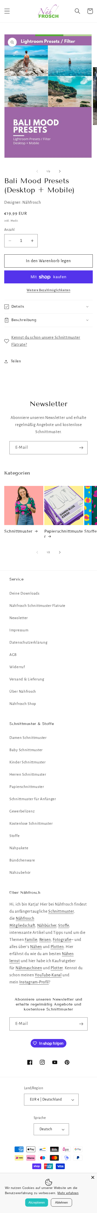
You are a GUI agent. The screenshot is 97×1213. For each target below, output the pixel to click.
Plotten (57, 947)
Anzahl (9, 230)
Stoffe (14, 836)
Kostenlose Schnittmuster (31, 823)
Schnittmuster (18, 531)
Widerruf (17, 667)
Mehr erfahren (67, 1193)
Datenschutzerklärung (28, 642)
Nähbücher (46, 925)
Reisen (45, 940)
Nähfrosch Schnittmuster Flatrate (37, 606)
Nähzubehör (20, 872)
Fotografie (62, 940)
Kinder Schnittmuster (27, 762)
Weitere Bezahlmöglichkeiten (48, 290)
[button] (7, 11)
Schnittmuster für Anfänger (32, 799)
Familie (31, 940)
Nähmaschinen (29, 968)
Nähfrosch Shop (22, 704)
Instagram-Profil (34, 982)
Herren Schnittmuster (27, 774)
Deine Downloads (24, 593)
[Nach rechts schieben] (60, 171)
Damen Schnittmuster (28, 738)
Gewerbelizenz (22, 811)
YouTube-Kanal (48, 975)
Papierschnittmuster (63, 534)
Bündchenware (22, 860)
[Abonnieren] (81, 447)
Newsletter (18, 618)
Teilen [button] (16, 361)
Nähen (36, 947)
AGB (13, 655)
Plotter (57, 968)
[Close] (92, 1177)
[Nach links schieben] (37, 171)
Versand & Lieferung (26, 679)
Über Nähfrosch (22, 691)
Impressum (18, 630)
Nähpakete (18, 848)
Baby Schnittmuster (26, 750)
